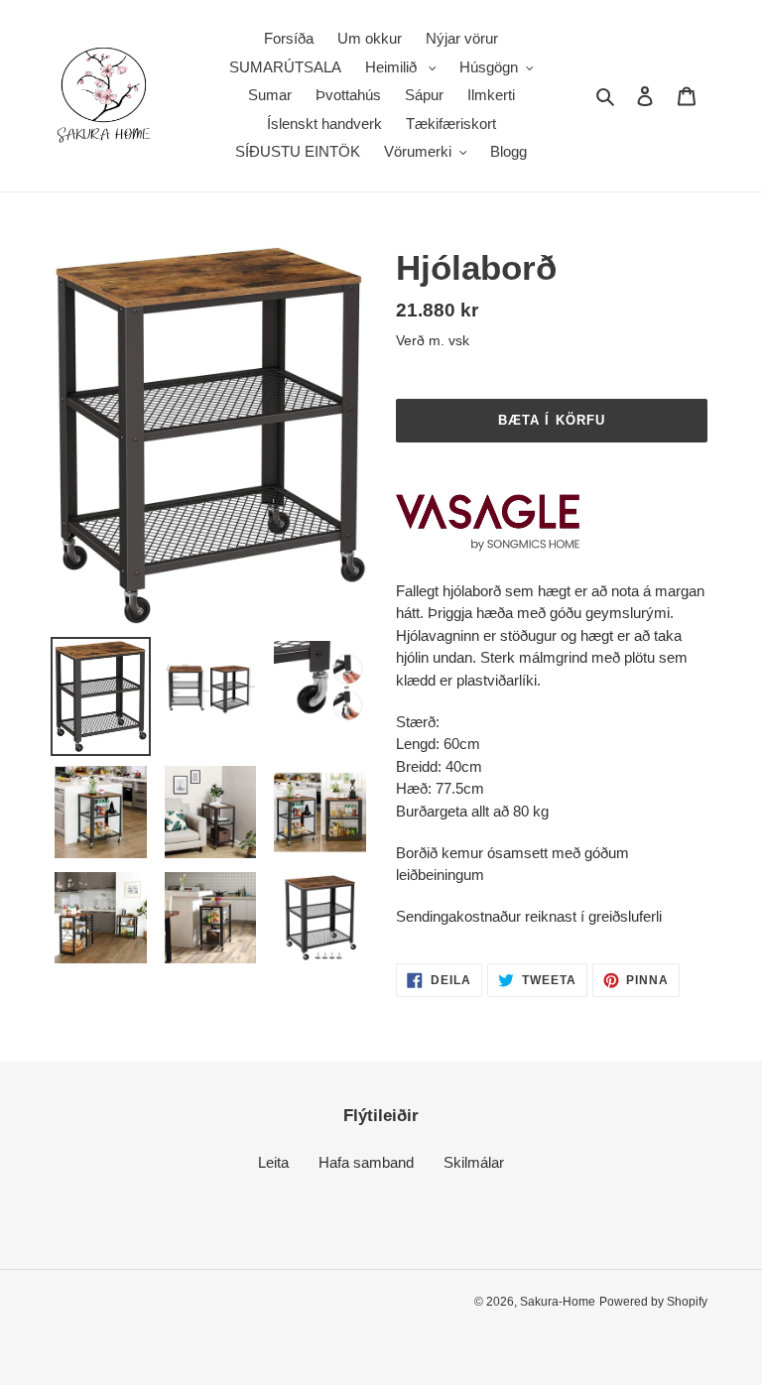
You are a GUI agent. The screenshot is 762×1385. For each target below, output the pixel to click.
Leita (273, 1162)
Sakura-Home (557, 1302)
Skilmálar (474, 1162)
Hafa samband (366, 1162)
